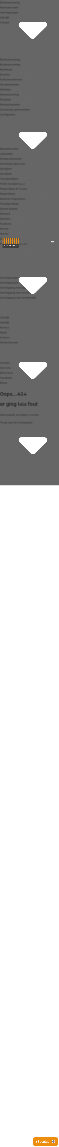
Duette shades (27, 217)
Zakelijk (23, 393)
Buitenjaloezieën (28, 92)
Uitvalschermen (28, 72)
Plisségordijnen (28, 212)
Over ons (24, 468)
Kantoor (23, 408)
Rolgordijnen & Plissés (32, 197)
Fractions (24, 232)
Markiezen (25, 57)
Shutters (24, 222)
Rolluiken (24, 77)
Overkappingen (28, 308)
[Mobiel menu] (52, 243)
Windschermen (28, 413)
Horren (23, 237)
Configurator (26, 107)
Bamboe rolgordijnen (31, 207)
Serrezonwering (28, 82)
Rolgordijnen (26, 202)
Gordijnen (24, 177)
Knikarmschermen (30, 67)
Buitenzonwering (29, 52)
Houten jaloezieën (29, 167)
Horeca (23, 398)
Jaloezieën (25, 163)
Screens (23, 62)
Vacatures (25, 478)
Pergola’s (24, 87)
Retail (22, 403)
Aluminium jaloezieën (31, 172)
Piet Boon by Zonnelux (32, 252)
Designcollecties (29, 247)
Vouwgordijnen (28, 187)
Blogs (22, 483)
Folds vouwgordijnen (31, 192)
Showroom (25, 473)
